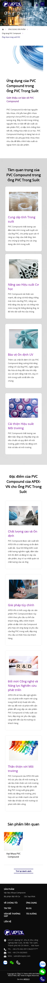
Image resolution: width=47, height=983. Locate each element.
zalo (42, 964)
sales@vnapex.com (22, 956)
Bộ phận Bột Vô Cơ (12, 896)
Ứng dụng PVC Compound (11, 33)
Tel (42, 979)
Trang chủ (3, 29)
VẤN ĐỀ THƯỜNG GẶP (12, 914)
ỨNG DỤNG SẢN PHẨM (16, 29)
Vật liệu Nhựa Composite (15, 893)
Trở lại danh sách (23, 871)
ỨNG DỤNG (31, 903)
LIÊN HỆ (7, 921)
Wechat (42, 971)
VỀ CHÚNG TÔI (10, 903)
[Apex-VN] (12, 4)
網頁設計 (27, 979)
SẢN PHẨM (9, 889)
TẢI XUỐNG (31, 913)
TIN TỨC (7, 908)
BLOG (28, 908)
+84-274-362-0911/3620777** (25, 949)
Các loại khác (29, 896)
